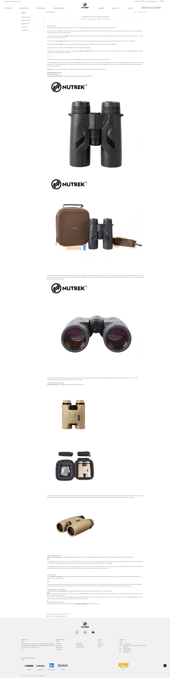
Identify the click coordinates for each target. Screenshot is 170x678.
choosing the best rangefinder (84, 51)
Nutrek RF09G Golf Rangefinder (56, 576)
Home (135, 12)
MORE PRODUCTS (59, 8)
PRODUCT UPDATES (26, 17)
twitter (95, 22)
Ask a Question (101, 643)
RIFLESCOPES (24, 8)
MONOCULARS (59, 647)
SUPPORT (101, 8)
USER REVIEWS (25, 30)
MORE (22, 649)
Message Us (100, 645)
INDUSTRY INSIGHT (26, 20)
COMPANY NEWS (25, 23)
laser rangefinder (65, 35)
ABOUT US (115, 8)
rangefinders (60, 44)
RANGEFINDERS (79, 645)
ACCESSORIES (59, 649)
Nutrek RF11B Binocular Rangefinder (54, 76)
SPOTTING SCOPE (80, 647)
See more (19, 1)
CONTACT (130, 8)
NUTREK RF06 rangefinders (53, 384)
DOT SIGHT (8, 8)
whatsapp (99, 22)
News (99, 647)
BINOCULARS (41, 8)
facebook (92, 22)
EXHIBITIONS (25, 27)
